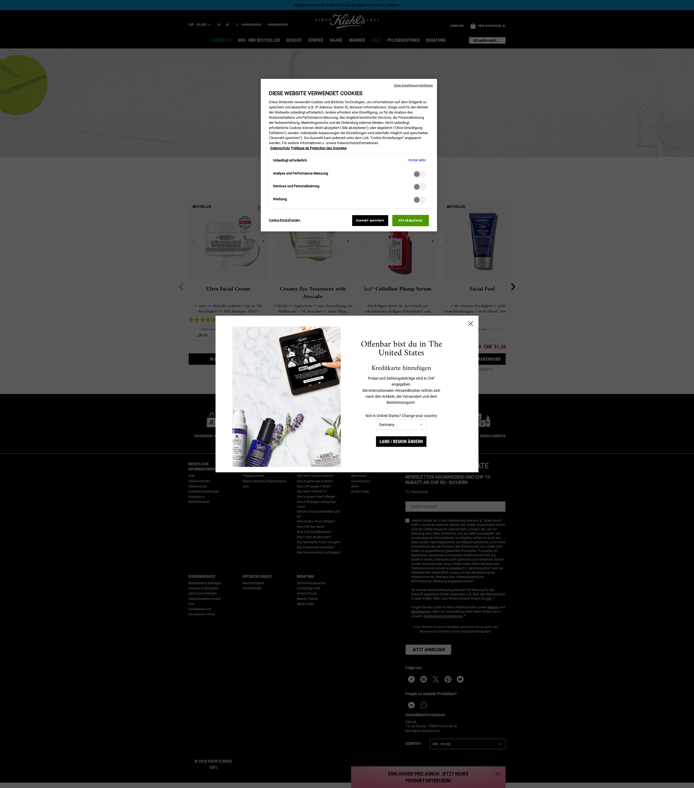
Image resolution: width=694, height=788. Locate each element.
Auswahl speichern (370, 220)
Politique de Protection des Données (319, 148)
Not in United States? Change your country (401, 416)
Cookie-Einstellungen (284, 220)
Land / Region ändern (401, 441)
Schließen (470, 323)
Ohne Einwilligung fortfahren (413, 85)
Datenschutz (280, 148)
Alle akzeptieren (411, 220)
